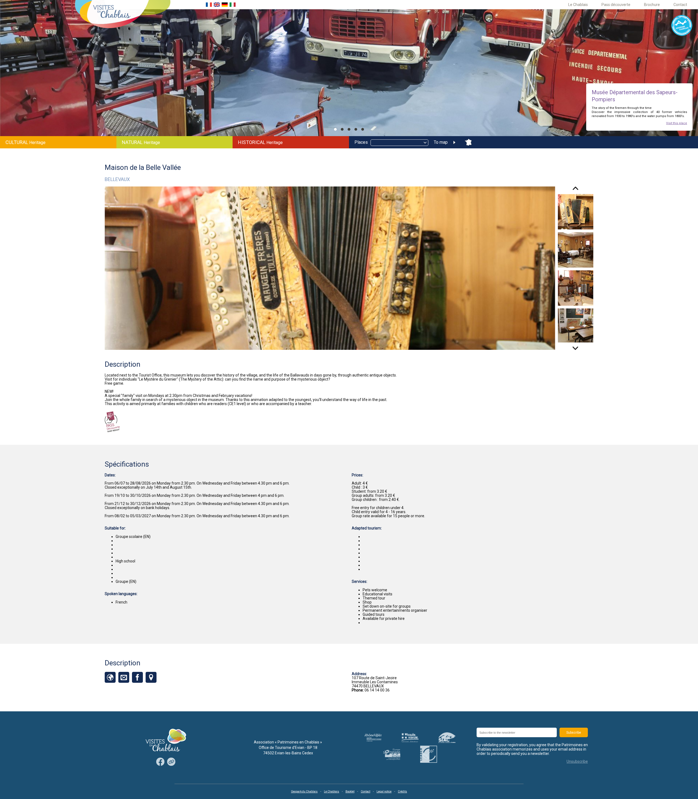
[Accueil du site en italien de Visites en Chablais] (232, 4)
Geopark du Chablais (304, 791)
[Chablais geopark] (682, 26)
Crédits (402, 791)
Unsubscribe (577, 761)
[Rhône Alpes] (373, 738)
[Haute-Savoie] (410, 737)
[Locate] (151, 677)
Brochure (652, 4)
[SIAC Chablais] (447, 737)
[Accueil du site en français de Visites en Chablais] (209, 4)
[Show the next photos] (575, 346)
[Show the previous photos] (575, 190)
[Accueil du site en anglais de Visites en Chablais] (216, 4)
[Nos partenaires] (171, 762)
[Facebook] (137, 677)
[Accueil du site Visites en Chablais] (122, 14)
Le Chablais (578, 4)
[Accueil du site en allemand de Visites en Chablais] (224, 4)
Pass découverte (615, 4)
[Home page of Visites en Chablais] (166, 740)
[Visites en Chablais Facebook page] (160, 762)
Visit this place (676, 123)
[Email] (123, 677)
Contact (680, 4)
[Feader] (391, 754)
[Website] (110, 677)
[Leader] (428, 754)
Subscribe (573, 732)
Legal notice (384, 791)
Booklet (349, 791)
